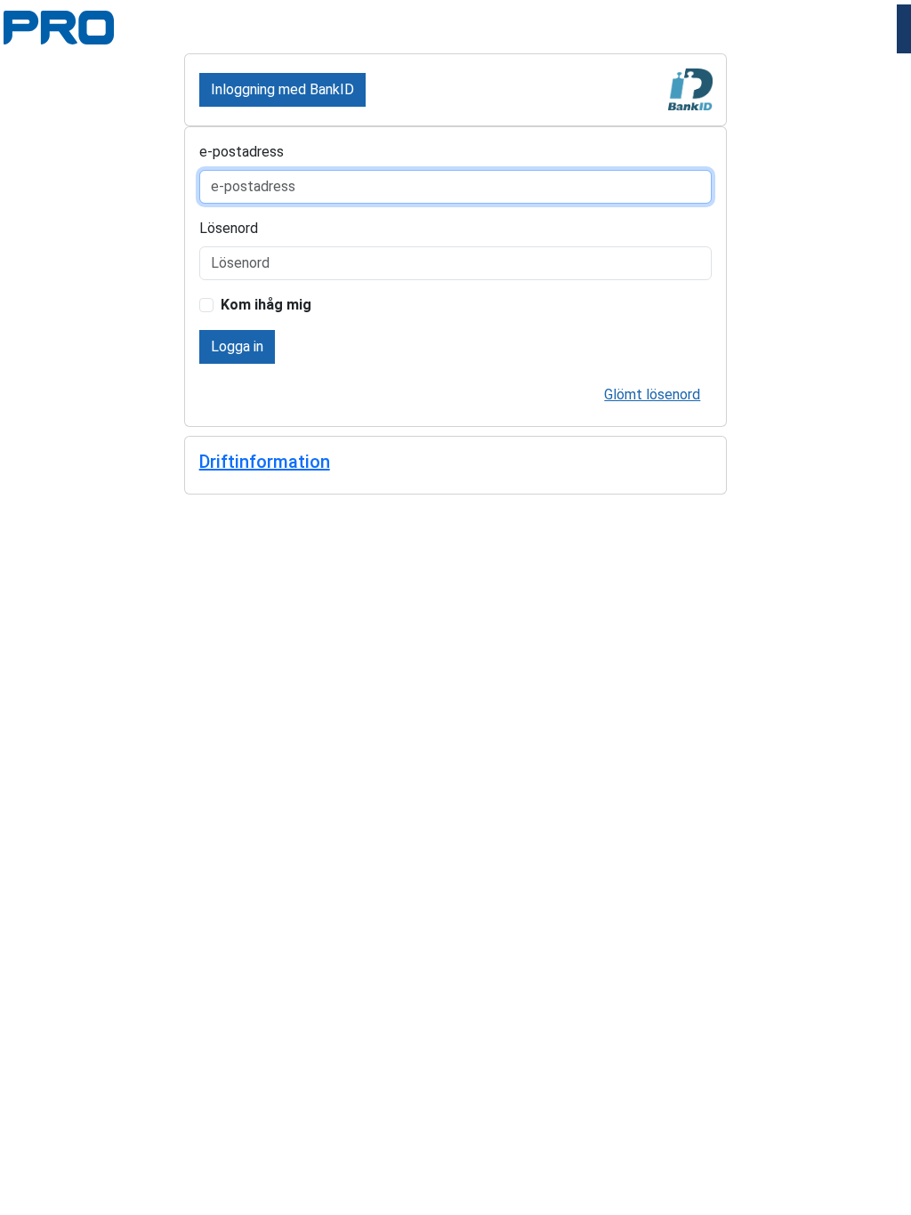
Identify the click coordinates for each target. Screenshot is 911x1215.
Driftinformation (264, 461)
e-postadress (241, 151)
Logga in (237, 346)
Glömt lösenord (652, 394)
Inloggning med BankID (282, 89)
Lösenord (228, 228)
